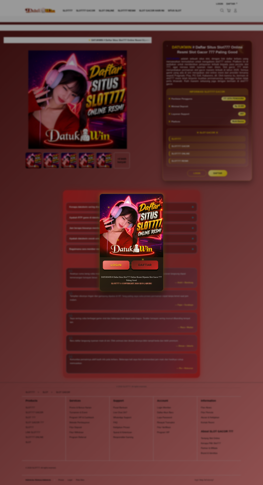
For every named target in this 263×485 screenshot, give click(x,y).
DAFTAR (145, 265)
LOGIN (116, 265)
